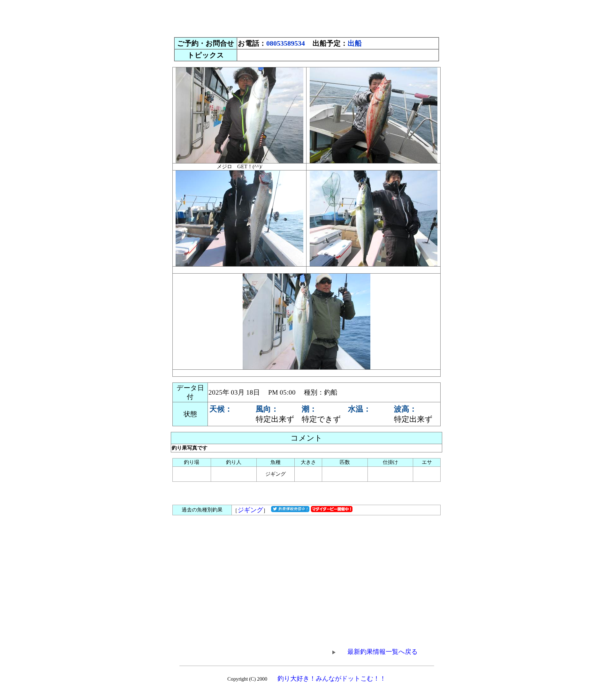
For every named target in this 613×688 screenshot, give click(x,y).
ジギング (250, 509)
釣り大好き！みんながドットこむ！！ (331, 678)
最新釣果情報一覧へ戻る (382, 651)
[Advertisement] (306, 17)
